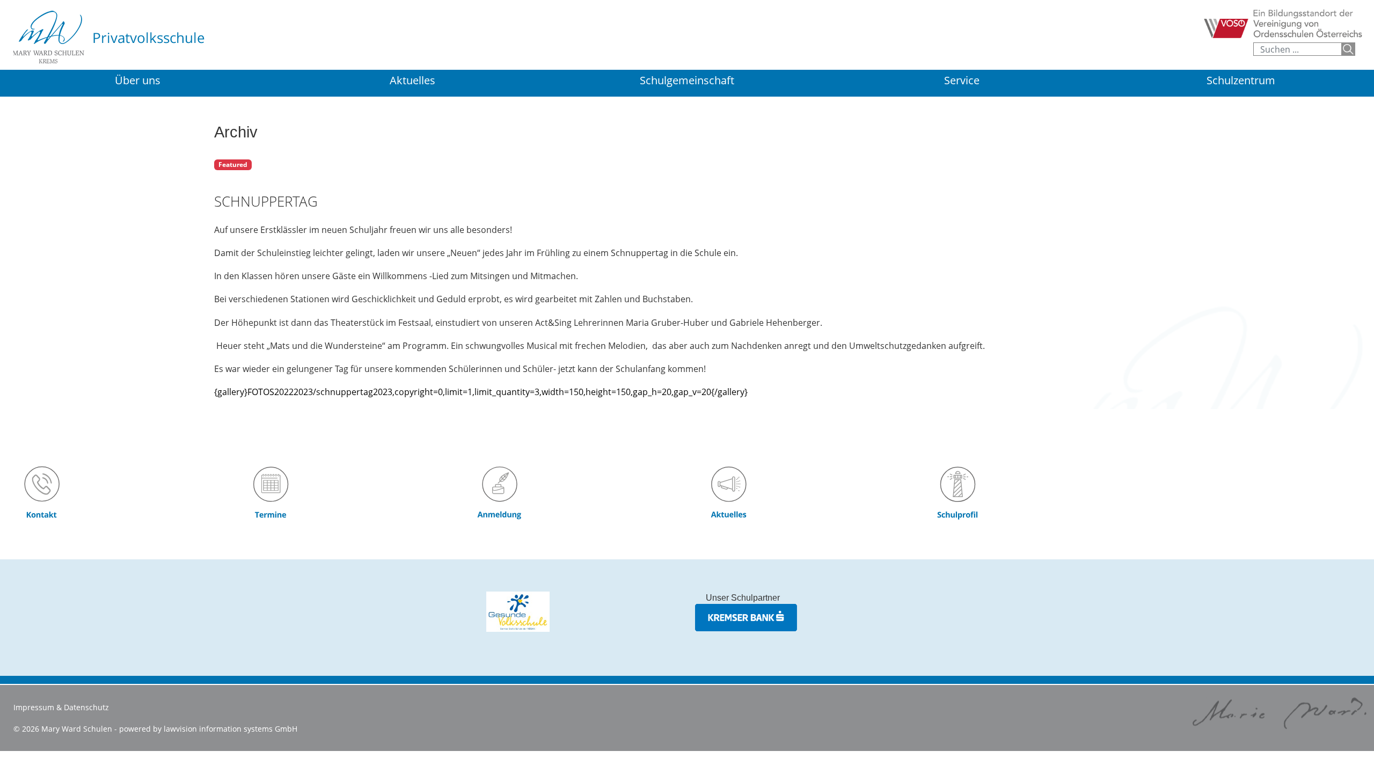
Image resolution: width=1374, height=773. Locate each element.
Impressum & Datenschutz (61, 707)
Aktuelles (412, 80)
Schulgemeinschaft (687, 80)
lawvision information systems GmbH (230, 729)
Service (962, 80)
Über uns (137, 80)
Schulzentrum (1241, 81)
